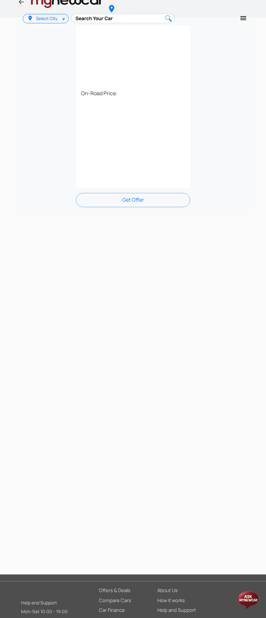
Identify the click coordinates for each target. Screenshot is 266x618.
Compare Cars (115, 600)
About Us (167, 590)
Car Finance (112, 610)
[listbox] (64, 19)
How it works (171, 600)
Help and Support (39, 603)
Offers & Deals (114, 590)
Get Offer (133, 199)
